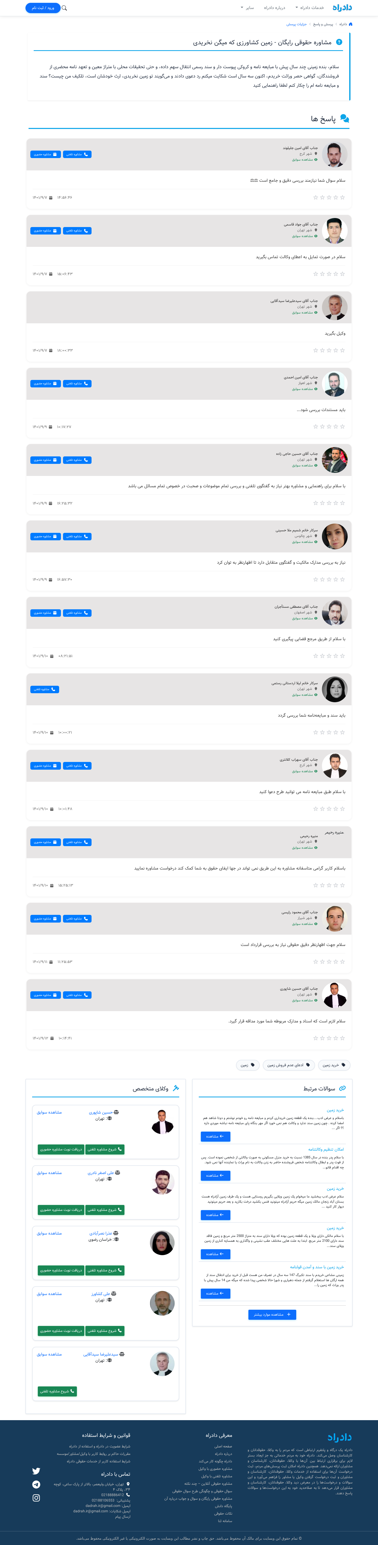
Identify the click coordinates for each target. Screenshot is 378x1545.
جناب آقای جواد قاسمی (301, 224)
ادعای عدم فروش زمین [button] (285, 1065)
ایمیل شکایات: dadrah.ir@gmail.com (101, 1511)
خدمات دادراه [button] (311, 7)
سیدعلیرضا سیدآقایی (100, 1354)
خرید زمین (335, 1110)
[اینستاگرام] (36, 1498)
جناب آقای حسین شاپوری (299, 989)
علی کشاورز (100, 1294)
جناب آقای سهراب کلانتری (299, 759)
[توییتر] (36, 1471)
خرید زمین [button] (331, 1065)
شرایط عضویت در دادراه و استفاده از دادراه (99, 1446)
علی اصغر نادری (101, 1173)
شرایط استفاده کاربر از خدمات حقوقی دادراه (98, 1461)
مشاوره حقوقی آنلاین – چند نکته (208, 1484)
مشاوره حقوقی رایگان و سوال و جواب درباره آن (198, 1498)
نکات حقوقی (223, 1513)
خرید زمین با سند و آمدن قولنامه (317, 1267)
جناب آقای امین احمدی (301, 377)
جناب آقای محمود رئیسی (300, 912)
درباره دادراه (274, 7)
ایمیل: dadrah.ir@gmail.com (108, 1506)
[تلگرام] (36, 1485)
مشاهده (212, 1136)
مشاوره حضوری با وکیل (215, 1469)
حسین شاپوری (101, 1112)
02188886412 (112, 1495)
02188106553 (103, 1500)
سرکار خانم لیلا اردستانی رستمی (295, 683)
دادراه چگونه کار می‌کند (215, 1461)
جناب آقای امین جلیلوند (300, 148)
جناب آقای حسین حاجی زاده (297, 454)
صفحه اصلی (223, 1446)
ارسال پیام (122, 1517)
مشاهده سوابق (303, 159)
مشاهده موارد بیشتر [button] (269, 1314)
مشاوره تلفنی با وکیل (216, 1476)
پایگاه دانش (223, 1506)
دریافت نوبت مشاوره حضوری (61, 1149)
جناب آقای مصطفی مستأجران (296, 607)
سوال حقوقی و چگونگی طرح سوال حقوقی (202, 1491)
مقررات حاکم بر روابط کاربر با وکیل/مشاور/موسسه (93, 1454)
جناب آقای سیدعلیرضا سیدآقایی (294, 301)
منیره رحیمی (309, 836)
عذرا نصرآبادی (100, 1233)
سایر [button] (249, 7)
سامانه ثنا (225, 1521)
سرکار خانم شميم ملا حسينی (297, 530)
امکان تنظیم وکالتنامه (326, 1149)
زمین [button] (245, 1065)
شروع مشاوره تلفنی (103, 1149)
